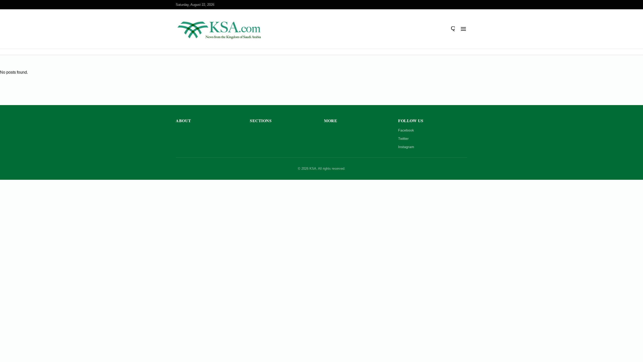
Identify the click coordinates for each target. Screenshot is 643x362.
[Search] (452, 29)
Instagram (406, 147)
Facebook (406, 130)
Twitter (403, 139)
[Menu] (463, 29)
